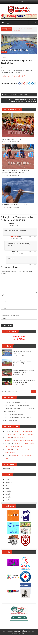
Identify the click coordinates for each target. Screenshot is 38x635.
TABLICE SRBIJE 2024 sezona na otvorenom (17, 405)
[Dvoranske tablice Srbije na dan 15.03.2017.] (7, 352)
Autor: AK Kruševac (7, 67)
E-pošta (3, 302)
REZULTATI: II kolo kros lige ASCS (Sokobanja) (16, 94)
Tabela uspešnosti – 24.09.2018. (12, 139)
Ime (2, 295)
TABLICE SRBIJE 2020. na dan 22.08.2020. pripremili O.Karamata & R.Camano (15, 172)
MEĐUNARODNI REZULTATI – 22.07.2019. (15, 204)
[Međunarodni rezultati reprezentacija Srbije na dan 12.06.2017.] (7, 381)
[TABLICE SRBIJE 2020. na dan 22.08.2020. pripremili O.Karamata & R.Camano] (18, 156)
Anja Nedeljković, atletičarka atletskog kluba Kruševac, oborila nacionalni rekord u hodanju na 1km (20, 100)
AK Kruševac (15, 141)
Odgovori (34, 236)
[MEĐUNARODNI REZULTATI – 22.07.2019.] (18, 190)
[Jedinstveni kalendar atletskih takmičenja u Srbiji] (7, 362)
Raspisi (7, 488)
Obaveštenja (8, 482)
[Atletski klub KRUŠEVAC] (19, 9)
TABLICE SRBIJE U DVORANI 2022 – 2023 (16, 414)
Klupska (7, 479)
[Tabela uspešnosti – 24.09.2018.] (18, 125)
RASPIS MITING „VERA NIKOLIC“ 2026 (15, 402)
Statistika (3, 51)
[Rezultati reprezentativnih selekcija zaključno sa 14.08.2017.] (7, 372)
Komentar (4, 277)
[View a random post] (35, 23)
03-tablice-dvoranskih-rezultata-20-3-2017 (13, 76)
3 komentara (19, 67)
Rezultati (7, 494)
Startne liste (8, 497)
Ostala (6, 485)
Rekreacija (8, 491)
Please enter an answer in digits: (10, 315)
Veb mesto (4, 308)
